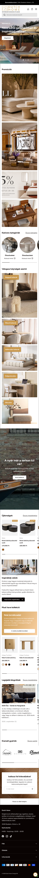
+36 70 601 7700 (24, 1)
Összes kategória (31, 233)
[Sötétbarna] (6, 664)
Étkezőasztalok (27, 255)
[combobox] (19, 15)
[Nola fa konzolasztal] (27, 645)
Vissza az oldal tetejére (19, 801)
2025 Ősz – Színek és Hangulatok (13, 706)
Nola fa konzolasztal (26, 658)
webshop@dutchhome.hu (19, 3)
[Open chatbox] (35, 874)
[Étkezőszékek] (10, 245)
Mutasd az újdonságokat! (12, 52)
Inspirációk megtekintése (12, 599)
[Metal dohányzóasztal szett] (10, 528)
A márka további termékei (19, 631)
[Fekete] (9, 664)
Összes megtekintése (30, 515)
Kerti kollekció (19, 477)
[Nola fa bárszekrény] (10, 645)
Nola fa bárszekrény (9, 658)
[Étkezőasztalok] (27, 245)
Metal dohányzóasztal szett (9, 542)
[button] (32, 9)
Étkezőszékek (10, 255)
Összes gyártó (32, 741)
